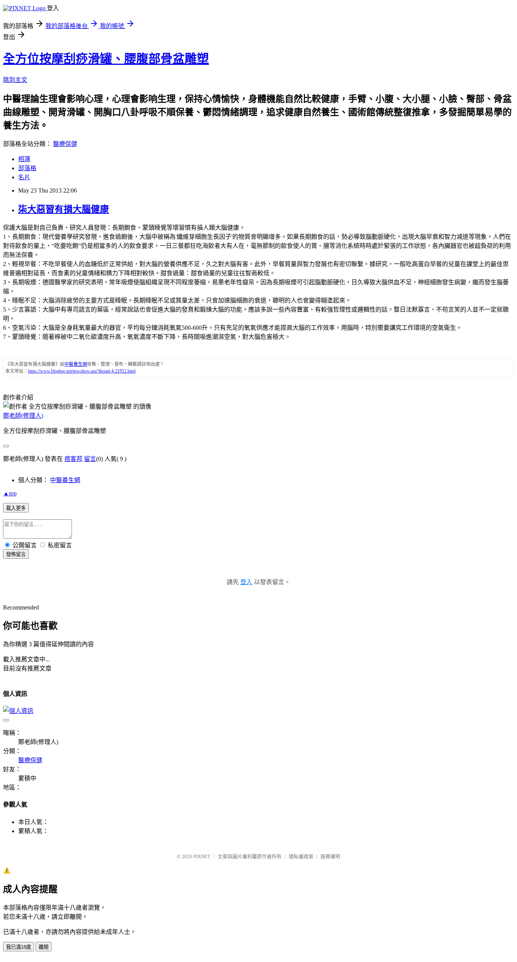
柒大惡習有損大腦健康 (63, 209)
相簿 (24, 159)
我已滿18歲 (18, 947)
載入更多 (16, 508)
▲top (10, 493)
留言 (90, 459)
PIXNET (201, 856)
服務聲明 (330, 856)
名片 (24, 177)
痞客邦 (73, 459)
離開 (43, 947)
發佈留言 (16, 554)
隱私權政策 (301, 856)
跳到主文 (15, 80)
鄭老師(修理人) (23, 415)
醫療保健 (65, 144)
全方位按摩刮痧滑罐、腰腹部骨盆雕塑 (106, 59)
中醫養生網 (65, 480)
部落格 (27, 168)
